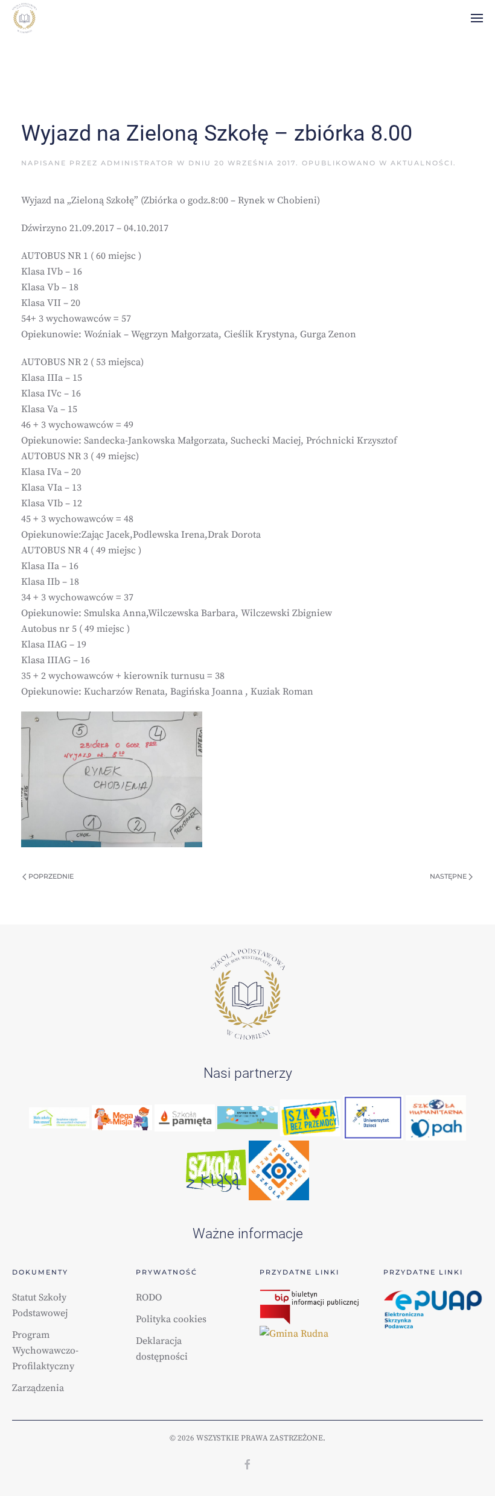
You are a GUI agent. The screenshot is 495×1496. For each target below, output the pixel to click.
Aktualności (422, 163)
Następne (449, 876)
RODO (149, 1297)
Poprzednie (50, 876)
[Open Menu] (477, 18)
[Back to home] (24, 18)
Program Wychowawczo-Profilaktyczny (45, 1350)
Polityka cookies (171, 1319)
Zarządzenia (38, 1388)
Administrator (137, 163)
